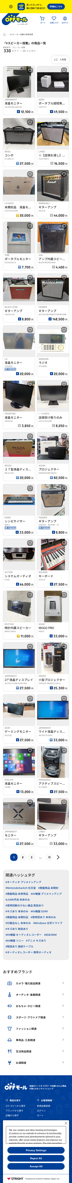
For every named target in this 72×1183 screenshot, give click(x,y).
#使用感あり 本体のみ (43, 917)
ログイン (41, 1110)
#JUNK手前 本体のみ (18, 899)
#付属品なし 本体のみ (18, 923)
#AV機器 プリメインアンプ (46, 893)
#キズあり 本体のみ (17, 911)
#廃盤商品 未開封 (48, 888)
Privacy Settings (36, 1150)
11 (49, 857)
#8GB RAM (50, 934)
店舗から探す (12, 1115)
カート (40, 1115)
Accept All (36, 1166)
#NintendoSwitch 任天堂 (21, 888)
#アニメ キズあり (36, 940)
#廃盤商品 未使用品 (17, 893)
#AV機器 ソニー (15, 940)
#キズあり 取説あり (17, 929)
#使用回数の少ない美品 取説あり (25, 905)
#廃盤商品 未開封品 (17, 917)
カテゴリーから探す (15, 1105)
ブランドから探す (14, 1110)
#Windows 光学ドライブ (47, 923)
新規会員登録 (43, 1105)
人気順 (62, 59)
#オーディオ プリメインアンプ (23, 882)
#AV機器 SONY (39, 911)
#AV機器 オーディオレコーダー (24, 934)
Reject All (36, 1158)
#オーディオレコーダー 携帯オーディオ (29, 952)
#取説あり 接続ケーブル (19, 946)
